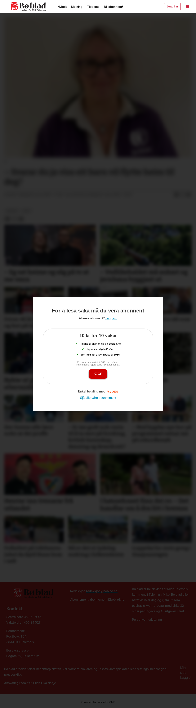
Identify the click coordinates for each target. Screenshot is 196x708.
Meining (76, 7)
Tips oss (93, 7)
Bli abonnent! (113, 7)
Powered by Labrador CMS (98, 702)
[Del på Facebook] (176, 195)
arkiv (27, 210)
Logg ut (185, 677)
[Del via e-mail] (188, 195)
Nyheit (62, 7)
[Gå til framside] (28, 7)
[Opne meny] (187, 7)
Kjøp (98, 374)
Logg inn (172, 6)
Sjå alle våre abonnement (98, 398)
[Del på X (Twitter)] (182, 195)
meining (12, 210)
